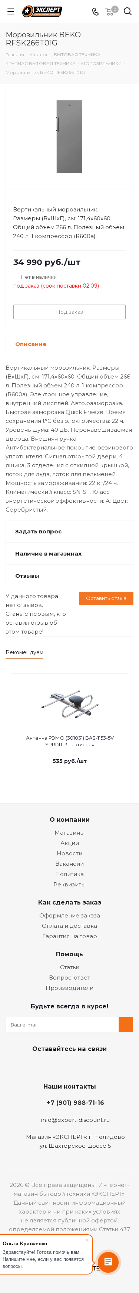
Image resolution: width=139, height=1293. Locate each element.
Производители (69, 987)
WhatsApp (95, 1066)
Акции (69, 842)
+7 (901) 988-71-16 (75, 1102)
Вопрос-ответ (69, 977)
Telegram (58, 1066)
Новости (69, 853)
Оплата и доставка (69, 925)
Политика (69, 874)
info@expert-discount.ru (75, 1119)
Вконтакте (40, 1066)
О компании (70, 819)
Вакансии (69, 863)
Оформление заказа (69, 915)
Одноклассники (77, 1066)
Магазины (69, 832)
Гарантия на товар (69, 936)
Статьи (69, 967)
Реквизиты (69, 884)
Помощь (69, 954)
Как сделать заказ (69, 902)
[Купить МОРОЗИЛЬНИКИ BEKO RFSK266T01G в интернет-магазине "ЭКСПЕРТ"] (69, 136)
